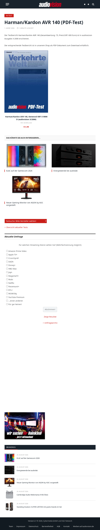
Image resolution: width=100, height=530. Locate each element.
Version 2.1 (32, 521)
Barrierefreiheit (47, 526)
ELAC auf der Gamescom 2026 (19, 170)
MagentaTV (13, 276)
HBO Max (12, 268)
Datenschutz (33, 526)
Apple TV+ (12, 254)
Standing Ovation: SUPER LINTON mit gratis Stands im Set (39, 507)
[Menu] (7, 4)
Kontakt (66, 526)
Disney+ (11, 265)
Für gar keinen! (15, 304)
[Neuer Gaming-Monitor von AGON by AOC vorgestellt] (26, 187)
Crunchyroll (13, 258)
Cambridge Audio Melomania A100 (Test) (32, 495)
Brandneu (11, 447)
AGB (58, 526)
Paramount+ (13, 286)
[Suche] (93, 4)
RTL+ (10, 290)
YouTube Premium (16, 297)
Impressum (20, 526)
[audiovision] (50, 4)
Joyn (10, 272)
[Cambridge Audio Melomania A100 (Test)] (9, 494)
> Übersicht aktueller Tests (16, 227)
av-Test (9, 16)
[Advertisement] (50, 347)
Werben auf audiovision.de (83, 526)
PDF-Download (26, 123)
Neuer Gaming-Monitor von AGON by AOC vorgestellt (24, 203)
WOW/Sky (12, 293)
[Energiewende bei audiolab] (74, 155)
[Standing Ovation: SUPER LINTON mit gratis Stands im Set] (9, 506)
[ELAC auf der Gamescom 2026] (26, 155)
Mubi (10, 279)
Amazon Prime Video (17, 251)
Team (11, 526)
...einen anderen (15, 300)
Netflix (11, 283)
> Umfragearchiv (50, 323)
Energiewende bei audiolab (66, 170)
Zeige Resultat (50, 316)
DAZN (10, 261)
